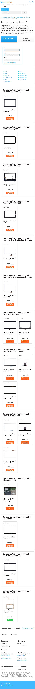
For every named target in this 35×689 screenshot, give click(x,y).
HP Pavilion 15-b (22, 77)
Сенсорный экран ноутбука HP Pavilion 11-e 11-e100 (17, 165)
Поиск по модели (9, 38)
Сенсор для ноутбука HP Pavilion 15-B (10, 259)
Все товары (5, 10)
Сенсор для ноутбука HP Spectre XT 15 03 (10, 370)
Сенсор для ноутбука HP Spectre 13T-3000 (10, 333)
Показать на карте (6, 658)
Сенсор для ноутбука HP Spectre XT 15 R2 (10, 397)
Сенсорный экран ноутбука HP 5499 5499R (17, 518)
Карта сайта (9, 685)
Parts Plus (6, 2)
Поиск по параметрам (26, 39)
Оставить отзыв (28, 628)
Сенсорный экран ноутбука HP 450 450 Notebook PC (17, 555)
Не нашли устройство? (10, 62)
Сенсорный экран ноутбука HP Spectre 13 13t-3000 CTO (17, 313)
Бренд (6, 48)
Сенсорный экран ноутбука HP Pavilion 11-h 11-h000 (17, 202)
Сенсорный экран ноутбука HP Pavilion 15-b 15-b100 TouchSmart (17, 276)
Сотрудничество (26, 5)
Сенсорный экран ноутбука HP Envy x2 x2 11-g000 (17, 128)
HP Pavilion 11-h (7, 77)
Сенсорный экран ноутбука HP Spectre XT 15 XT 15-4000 (17, 350)
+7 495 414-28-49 (5, 655)
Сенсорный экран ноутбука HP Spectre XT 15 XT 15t (17, 415)
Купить (10, 620)
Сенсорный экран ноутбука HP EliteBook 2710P (17, 479)
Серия (6, 53)
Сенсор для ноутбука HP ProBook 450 (10, 574)
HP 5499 (5, 73)
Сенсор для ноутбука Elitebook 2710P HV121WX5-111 (9, 500)
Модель (6, 58)
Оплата (13, 5)
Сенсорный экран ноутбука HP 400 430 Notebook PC (17, 91)
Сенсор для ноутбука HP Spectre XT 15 (25, 370)
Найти (24, 13)
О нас (2, 5)
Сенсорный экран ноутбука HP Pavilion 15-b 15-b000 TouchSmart (17, 239)
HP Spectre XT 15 (7, 81)
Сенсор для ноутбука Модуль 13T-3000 (24, 333)
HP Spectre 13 (22, 79)
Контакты (3, 6)
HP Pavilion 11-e (22, 75)
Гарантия (18, 5)
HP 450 (20, 71)
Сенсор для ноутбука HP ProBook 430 (10, 110)
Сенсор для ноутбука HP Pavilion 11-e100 (10, 184)
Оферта (3, 685)
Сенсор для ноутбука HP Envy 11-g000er (10, 147)
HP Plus (5, 79)
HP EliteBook (21, 73)
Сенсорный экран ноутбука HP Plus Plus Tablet (17, 592)
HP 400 (5, 71)
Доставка (7, 5)
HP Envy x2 (6, 75)
